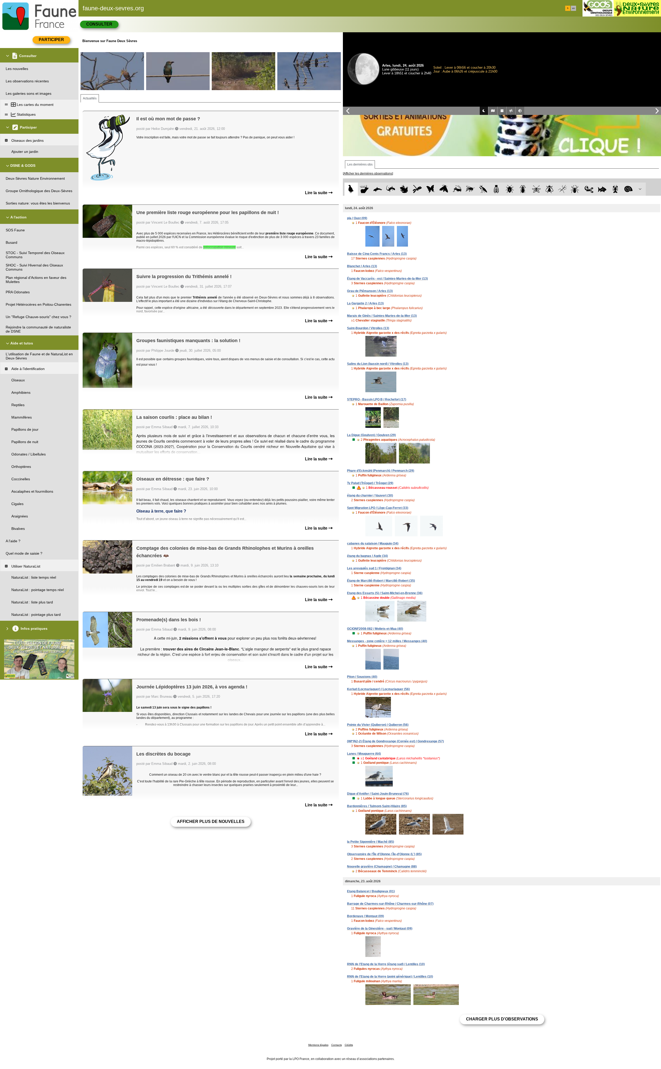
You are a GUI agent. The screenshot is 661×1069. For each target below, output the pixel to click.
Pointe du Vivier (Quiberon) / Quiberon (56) (377, 725)
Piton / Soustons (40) (362, 677)
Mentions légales (318, 1044)
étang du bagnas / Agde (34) (367, 556)
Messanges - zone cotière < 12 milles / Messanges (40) (387, 641)
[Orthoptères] (456, 189)
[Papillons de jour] (430, 189)
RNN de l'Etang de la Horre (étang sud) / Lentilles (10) (386, 964)
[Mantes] (483, 189)
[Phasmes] (562, 189)
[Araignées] (576, 189)
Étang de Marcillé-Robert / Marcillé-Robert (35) (381, 581)
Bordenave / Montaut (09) (365, 916)
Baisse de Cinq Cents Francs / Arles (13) (377, 254)
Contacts (336, 1044)
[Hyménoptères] (470, 189)
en (573, 8)
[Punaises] (509, 189)
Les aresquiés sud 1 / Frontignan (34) (374, 568)
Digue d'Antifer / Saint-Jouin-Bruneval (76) (378, 794)
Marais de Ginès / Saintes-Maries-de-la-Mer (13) (382, 316)
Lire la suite (316, 193)
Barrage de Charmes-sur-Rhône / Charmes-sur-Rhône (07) (390, 904)
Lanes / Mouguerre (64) (364, 754)
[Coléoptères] (523, 189)
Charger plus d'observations (502, 1019)
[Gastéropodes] (628, 189)
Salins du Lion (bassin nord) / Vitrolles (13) (377, 364)
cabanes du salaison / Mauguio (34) (372, 543)
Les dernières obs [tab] (360, 164)
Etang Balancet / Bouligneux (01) (371, 891)
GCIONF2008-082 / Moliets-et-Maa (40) (375, 629)
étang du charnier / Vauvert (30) (370, 495)
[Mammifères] (364, 189)
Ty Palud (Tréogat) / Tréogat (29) (370, 483)
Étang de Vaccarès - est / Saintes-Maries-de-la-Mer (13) (387, 278)
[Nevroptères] (536, 189)
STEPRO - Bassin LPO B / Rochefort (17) (376, 399)
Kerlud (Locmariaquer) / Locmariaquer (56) (378, 689)
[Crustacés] (615, 189)
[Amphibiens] (404, 189)
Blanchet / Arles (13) (362, 266)
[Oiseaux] (351, 189)
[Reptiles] (390, 189)
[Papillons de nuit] (443, 189)
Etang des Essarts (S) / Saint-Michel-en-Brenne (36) (384, 593)
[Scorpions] (589, 189)
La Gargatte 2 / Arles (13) (365, 303)
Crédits (349, 1044)
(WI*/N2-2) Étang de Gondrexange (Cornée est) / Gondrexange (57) (395, 741)
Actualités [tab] (90, 98)
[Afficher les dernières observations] (368, 173)
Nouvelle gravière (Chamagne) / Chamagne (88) (382, 866)
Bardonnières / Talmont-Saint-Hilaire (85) (377, 806)
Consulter (99, 24)
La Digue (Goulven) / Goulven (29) (371, 435)
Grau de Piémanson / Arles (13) (370, 291)
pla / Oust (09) (357, 218)
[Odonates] (417, 189)
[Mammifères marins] (377, 189)
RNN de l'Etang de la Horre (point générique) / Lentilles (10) (390, 976)
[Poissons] (602, 189)
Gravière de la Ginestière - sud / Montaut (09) (379, 928)
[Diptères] (549, 189)
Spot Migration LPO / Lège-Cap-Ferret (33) (377, 508)
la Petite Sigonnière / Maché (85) (370, 842)
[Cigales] (496, 189)
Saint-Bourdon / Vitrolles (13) (368, 328)
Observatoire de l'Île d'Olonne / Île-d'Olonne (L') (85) (384, 854)
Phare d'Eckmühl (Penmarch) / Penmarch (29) (380, 471)
